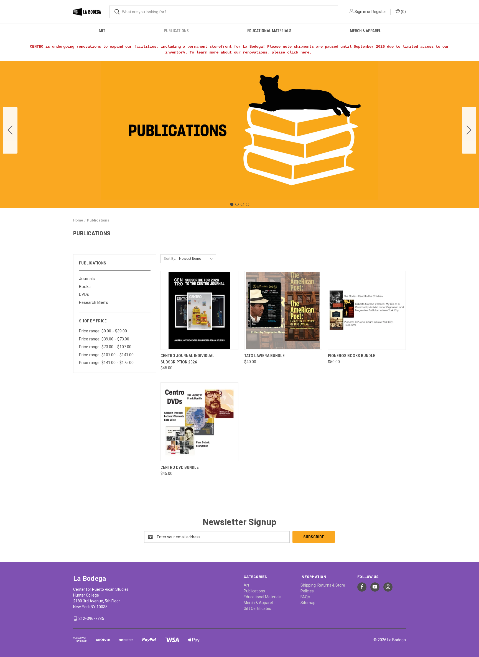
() (403, 11)
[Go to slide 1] (231, 204)
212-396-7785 (91, 618)
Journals (87, 278)
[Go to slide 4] (10, 130)
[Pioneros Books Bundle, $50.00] (367, 310)
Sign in (360, 11)
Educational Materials (269, 31)
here (304, 52)
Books (85, 286)
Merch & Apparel (365, 31)
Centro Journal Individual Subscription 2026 (187, 359)
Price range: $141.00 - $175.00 (106, 362)
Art (101, 31)
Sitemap (307, 602)
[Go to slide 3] (242, 204)
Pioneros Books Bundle (351, 355)
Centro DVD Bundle (179, 467)
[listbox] (197, 258)
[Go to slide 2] (469, 130)
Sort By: (170, 258)
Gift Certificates (257, 608)
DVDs (84, 294)
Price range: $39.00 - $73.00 (104, 339)
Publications (176, 31)
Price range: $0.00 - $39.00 (103, 330)
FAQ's (305, 597)
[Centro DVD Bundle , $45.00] (199, 421)
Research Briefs (93, 302)
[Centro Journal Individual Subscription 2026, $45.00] (199, 310)
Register (378, 11)
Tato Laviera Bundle (264, 355)
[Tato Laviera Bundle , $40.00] (283, 310)
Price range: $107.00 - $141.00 (106, 354)
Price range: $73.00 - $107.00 (105, 346)
